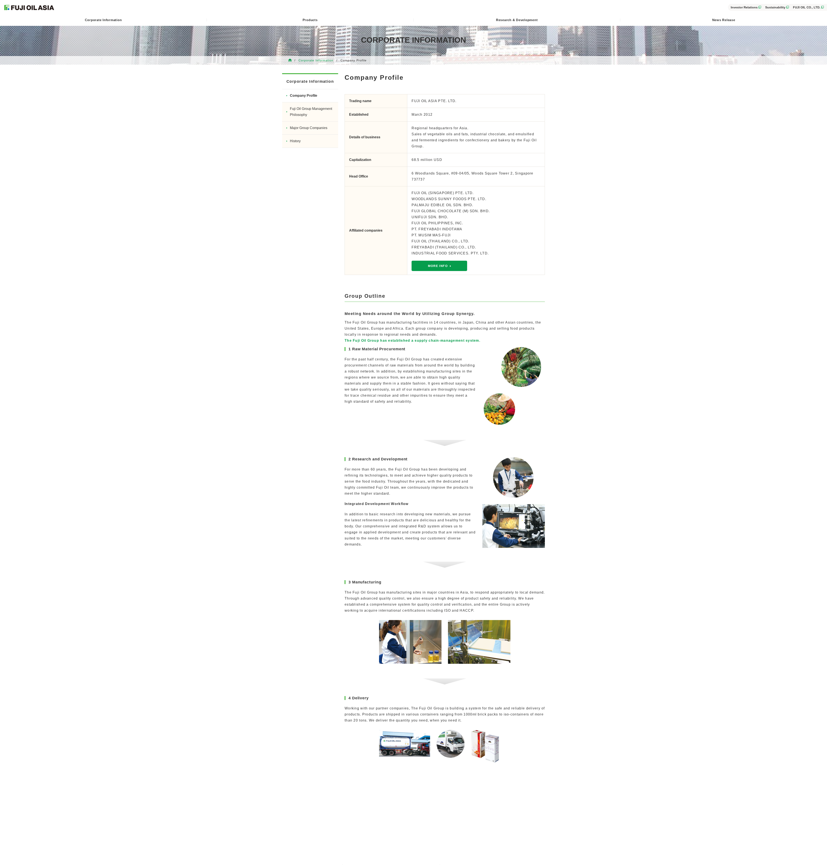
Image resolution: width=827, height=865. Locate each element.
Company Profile (303, 95)
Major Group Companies (308, 128)
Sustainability (775, 7)
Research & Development (517, 20)
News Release (723, 20)
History (295, 141)
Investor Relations (744, 7)
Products (310, 20)
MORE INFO (438, 266)
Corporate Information (103, 20)
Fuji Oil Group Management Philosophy (311, 112)
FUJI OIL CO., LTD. (806, 7)
